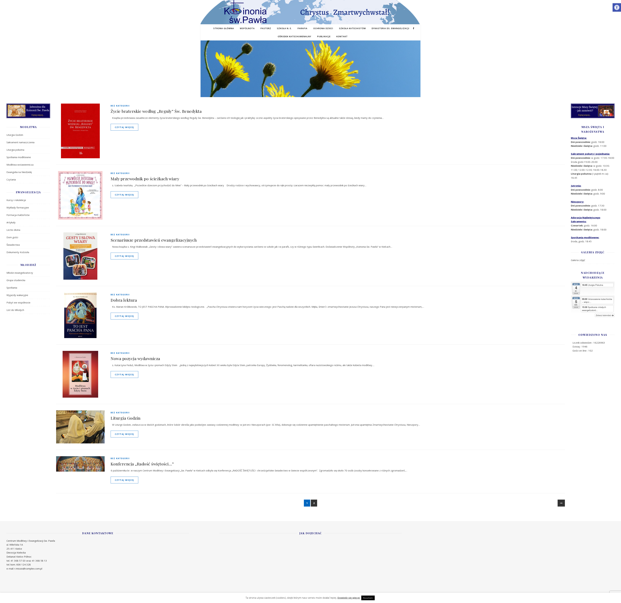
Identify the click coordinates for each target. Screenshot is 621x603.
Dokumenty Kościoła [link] (17, 252)
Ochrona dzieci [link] (323, 28)
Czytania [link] (11, 179)
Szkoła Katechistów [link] (352, 28)
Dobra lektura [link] (124, 300)
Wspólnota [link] (247, 28)
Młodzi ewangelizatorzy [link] (19, 272)
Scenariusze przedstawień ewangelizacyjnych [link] (154, 240)
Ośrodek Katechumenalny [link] (294, 36)
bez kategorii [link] (120, 105)
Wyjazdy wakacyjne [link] (17, 295)
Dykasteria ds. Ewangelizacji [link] (390, 28)
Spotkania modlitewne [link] (18, 157)
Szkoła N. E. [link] (284, 28)
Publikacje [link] (324, 36)
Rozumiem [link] (368, 598)
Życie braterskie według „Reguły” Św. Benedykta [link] (156, 111)
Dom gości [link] (12, 237)
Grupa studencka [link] (15, 280)
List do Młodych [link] (15, 310)
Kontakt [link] (342, 36)
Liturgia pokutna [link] (15, 149)
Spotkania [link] (11, 287)
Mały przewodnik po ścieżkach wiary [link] (145, 178)
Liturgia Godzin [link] (14, 134)
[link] (617, 7)
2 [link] (314, 503)
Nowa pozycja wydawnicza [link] (135, 358)
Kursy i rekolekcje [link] (16, 200)
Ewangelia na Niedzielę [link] (19, 172)
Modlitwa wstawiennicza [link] (19, 164)
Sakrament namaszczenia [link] (20, 142)
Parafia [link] (302, 28)
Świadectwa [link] (13, 244)
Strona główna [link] (223, 28)
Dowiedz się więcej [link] (349, 597)
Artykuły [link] (11, 222)
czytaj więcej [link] (124, 127)
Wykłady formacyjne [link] (17, 207)
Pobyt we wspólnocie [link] (18, 302)
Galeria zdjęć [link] (578, 260)
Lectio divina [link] (13, 229)
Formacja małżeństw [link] (18, 215)
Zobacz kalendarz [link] (604, 315)
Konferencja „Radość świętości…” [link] (142, 463)
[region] (310, 73)
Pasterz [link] (266, 28)
